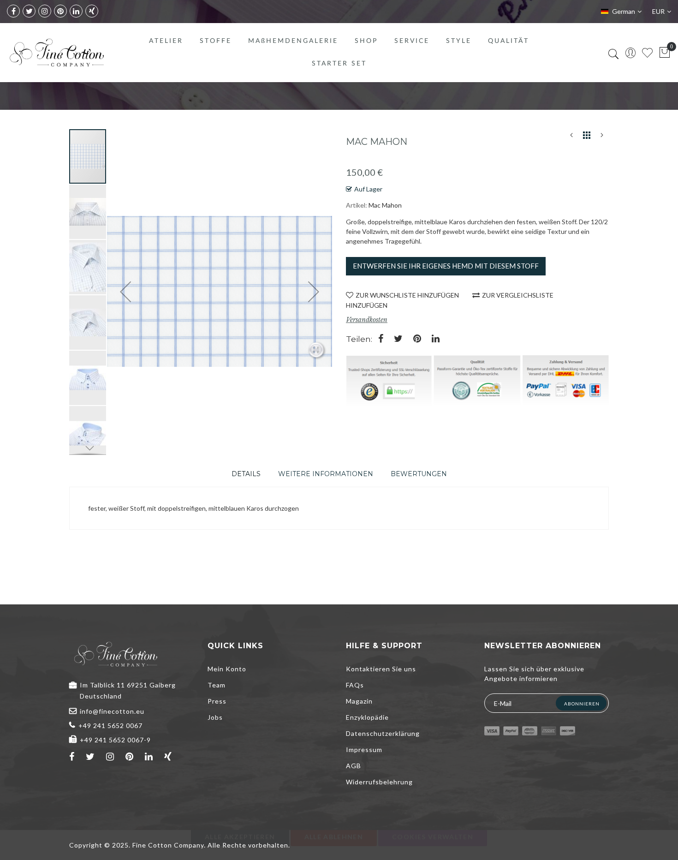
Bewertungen (419, 474)
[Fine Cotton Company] (56, 52)
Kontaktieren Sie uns (381, 669)
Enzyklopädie (367, 717)
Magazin (359, 701)
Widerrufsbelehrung (379, 782)
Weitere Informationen (325, 474)
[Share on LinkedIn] (436, 339)
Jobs (215, 717)
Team (217, 685)
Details (246, 474)
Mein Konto (227, 669)
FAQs (355, 685)
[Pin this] (417, 339)
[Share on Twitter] (398, 339)
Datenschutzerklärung (383, 733)
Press (217, 701)
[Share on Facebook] (380, 339)
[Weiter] (601, 137)
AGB (353, 766)
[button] (88, 211)
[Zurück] (571, 137)
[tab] (246, 474)
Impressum (364, 749)
